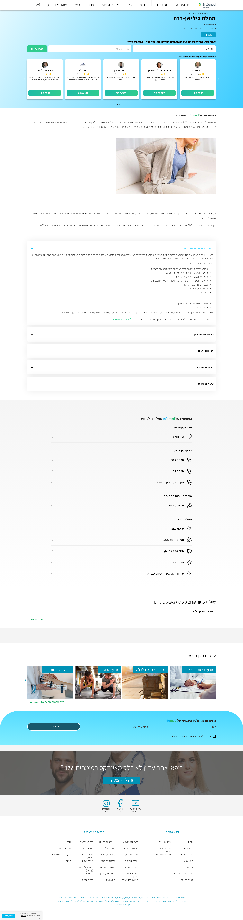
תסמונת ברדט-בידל (130, 879)
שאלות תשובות (165, 841)
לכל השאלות (36, 619)
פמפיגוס (89, 873)
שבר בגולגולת (109, 848)
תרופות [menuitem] (144, 5)
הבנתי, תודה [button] (9, 916)
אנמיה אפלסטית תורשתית (86, 856)
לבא (25, 680)
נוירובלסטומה (87, 860)
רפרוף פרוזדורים (86, 841)
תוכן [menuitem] (91, 5)
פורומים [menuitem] (77, 5)
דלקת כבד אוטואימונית (61, 854)
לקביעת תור (198, 92)
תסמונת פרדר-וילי (130, 848)
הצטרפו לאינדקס (186, 848)
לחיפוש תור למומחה (121, 319)
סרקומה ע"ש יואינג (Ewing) (85, 869)
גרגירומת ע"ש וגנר (108, 854)
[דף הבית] (205, 5)
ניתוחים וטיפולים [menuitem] (109, 5)
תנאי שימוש (188, 860)
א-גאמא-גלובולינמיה (107, 841)
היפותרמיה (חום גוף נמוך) (105, 873)
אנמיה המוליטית (131, 860)
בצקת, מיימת (87, 848)
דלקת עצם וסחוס (131, 867)
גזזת (69, 841)
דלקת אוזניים (87, 879)
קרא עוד (208, 34)
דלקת (68, 860)
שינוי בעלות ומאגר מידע (183, 873)
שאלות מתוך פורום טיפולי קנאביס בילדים (185, 602)
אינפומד (213, 13)
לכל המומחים (121, 104)
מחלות (205, 13)
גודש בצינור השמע (107, 860)
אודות (190, 841)
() (195, 74)
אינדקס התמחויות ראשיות (163, 850)
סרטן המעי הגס (65, 848)
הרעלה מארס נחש (130, 841)
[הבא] (25, 79)
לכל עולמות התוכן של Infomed (46, 702)
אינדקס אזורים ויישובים (162, 854)
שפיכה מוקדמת (131, 854)
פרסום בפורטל (187, 879)
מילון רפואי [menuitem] (161, 5)
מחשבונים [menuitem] (61, 5)
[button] (47, 5)
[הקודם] (218, 79)
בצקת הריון (110, 879)
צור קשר (189, 867)
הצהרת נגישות (187, 854)
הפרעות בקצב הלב (107, 867)
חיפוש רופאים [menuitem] (181, 5)
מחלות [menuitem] (129, 5)
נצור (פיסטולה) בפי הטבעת (130, 875)
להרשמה (54, 726)
